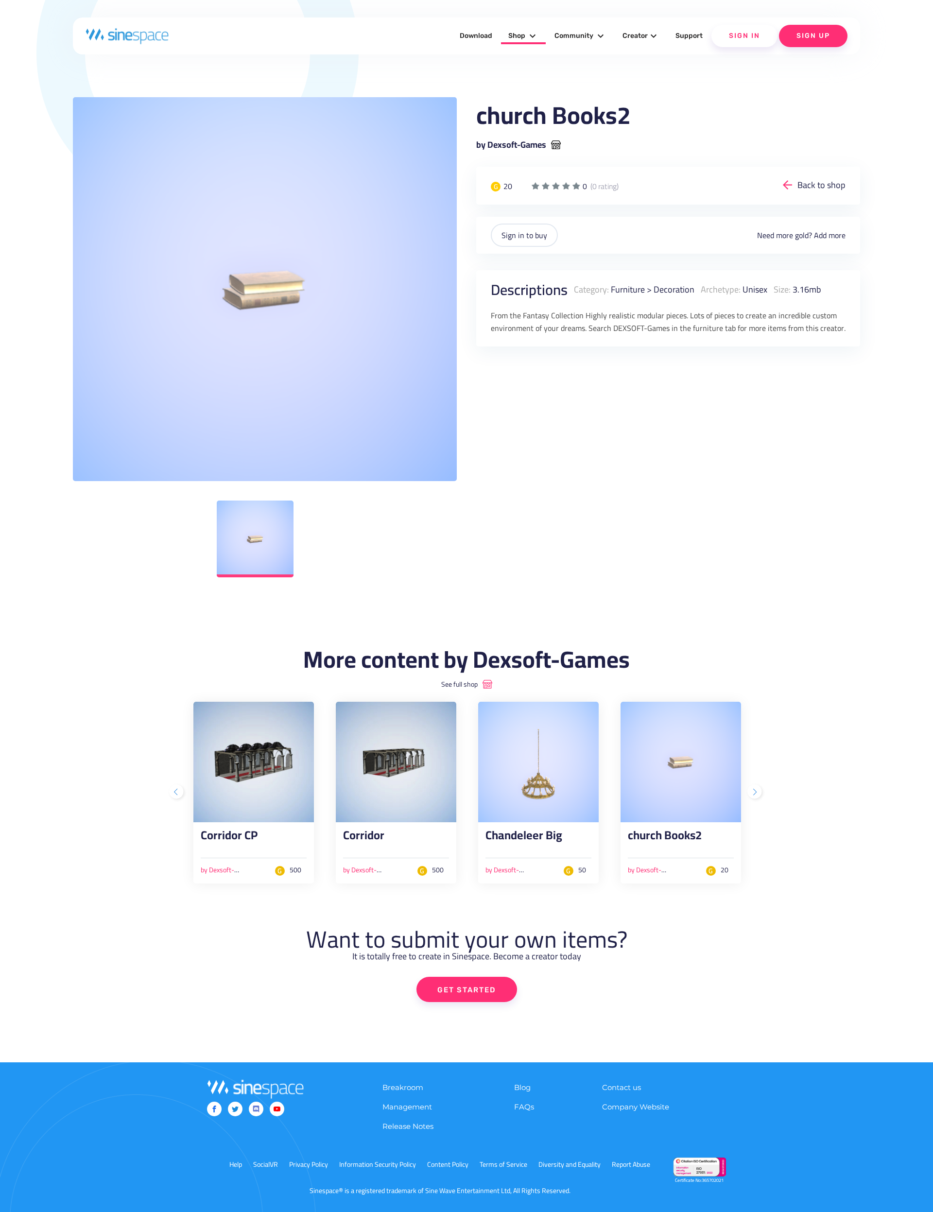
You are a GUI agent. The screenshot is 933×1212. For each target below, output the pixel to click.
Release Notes (407, 1126)
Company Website (635, 1106)
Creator (640, 36)
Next (755, 792)
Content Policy (447, 1164)
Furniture (628, 289)
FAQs (524, 1106)
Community (580, 36)
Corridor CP (229, 838)
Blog (522, 1087)
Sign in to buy (524, 235)
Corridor (363, 838)
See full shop (459, 684)
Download (476, 36)
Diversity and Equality (569, 1164)
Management (407, 1106)
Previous (177, 792)
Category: (591, 289)
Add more (830, 235)
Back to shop (821, 185)
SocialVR (265, 1164)
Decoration (674, 289)
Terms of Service (503, 1164)
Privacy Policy (308, 1164)
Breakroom (402, 1087)
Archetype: (721, 289)
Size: (782, 289)
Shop (523, 36)
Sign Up (813, 36)
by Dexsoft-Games (511, 145)
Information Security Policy (377, 1164)
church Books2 (665, 838)
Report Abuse (631, 1164)
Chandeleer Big (523, 838)
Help (235, 1164)
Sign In (744, 36)
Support (689, 36)
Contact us (621, 1087)
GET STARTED (466, 990)
